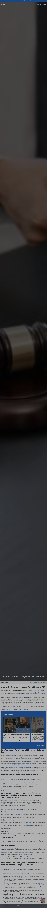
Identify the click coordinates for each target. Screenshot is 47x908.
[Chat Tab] (23, 454)
